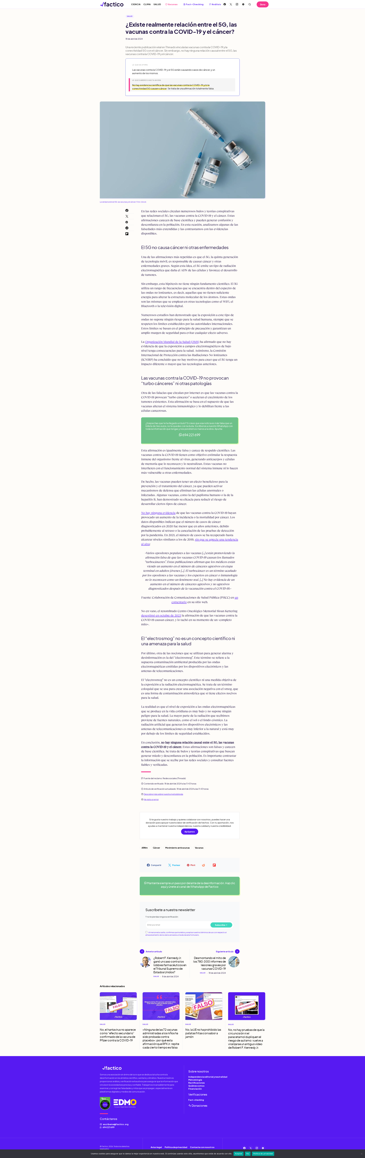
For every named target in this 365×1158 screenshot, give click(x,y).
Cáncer (156, 847)
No (247, 1153)
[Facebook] (224, 4)
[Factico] (140, 1067)
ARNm (145, 847)
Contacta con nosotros (202, 1147)
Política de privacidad (176, 1147)
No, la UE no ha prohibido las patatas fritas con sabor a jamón (203, 1033)
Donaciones (199, 1105)
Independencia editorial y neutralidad (207, 1076)
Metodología (195, 1079)
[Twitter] (231, 4)
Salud (130, 16)
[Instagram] (237, 4)
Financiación (195, 1088)
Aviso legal (156, 1147)
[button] (249, 4)
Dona (262, 4)
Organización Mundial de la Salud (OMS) (172, 341)
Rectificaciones (196, 1082)
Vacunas (199, 847)
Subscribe (220, 925)
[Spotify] (243, 4)
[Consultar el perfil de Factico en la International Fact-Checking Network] (105, 1103)
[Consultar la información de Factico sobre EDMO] (125, 1103)
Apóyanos (189, 831)
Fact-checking (196, 1100)
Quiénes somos (196, 1085)
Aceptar (238, 1153)
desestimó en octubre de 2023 (161, 615)
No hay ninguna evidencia (158, 512)
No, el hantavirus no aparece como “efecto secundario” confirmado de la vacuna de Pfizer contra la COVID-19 (118, 1035)
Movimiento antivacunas (177, 847)
